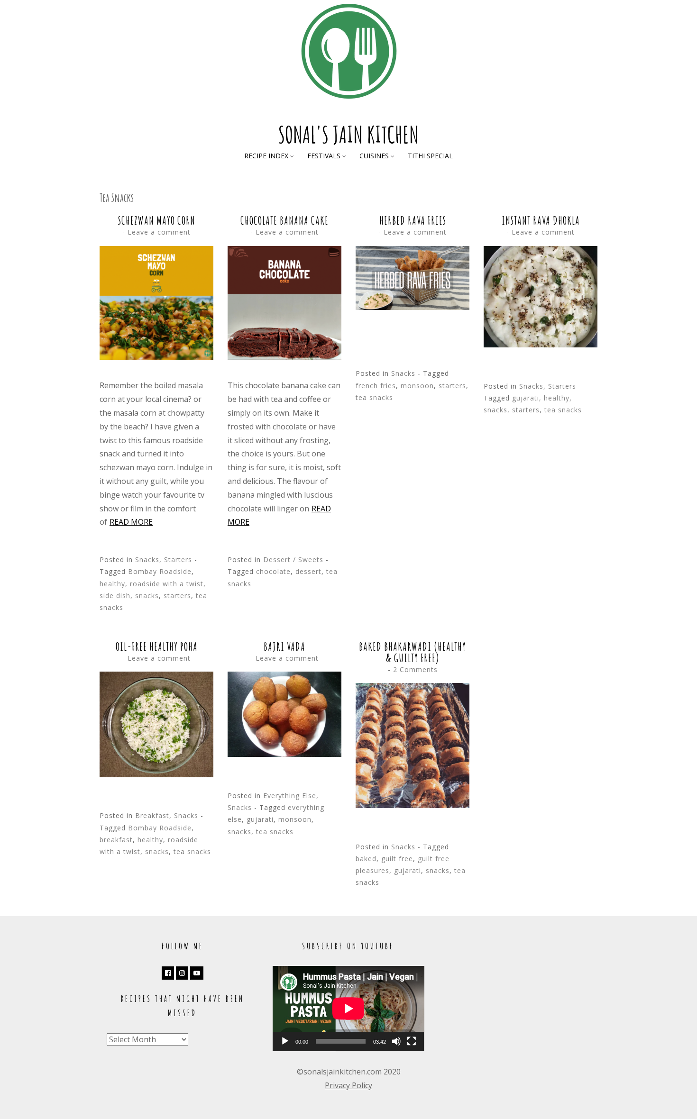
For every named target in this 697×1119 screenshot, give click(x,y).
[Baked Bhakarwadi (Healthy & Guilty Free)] (412, 805)
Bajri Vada (284, 646)
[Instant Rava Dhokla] (540, 344)
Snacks (147, 559)
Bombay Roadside (160, 571)
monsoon (417, 385)
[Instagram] (182, 973)
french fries (376, 385)
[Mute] (396, 1041)
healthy (112, 583)
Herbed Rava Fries (412, 220)
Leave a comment (159, 232)
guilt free (397, 858)
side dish (115, 595)
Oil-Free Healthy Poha (157, 646)
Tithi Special (430, 155)
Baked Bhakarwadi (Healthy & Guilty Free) (412, 652)
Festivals (323, 155)
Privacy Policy (348, 1085)
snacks (147, 595)
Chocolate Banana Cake (284, 220)
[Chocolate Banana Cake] (284, 357)
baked (366, 858)
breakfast (116, 839)
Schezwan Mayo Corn (156, 220)
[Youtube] (196, 973)
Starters (178, 559)
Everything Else (289, 795)
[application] (348, 1008)
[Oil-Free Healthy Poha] (156, 774)
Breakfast (152, 815)
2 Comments (415, 669)
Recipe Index (266, 155)
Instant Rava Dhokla (541, 220)
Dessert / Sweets (293, 559)
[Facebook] (168, 973)
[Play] (285, 1041)
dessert (308, 571)
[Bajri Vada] (284, 754)
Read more (131, 522)
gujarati (525, 397)
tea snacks (374, 397)
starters (177, 595)
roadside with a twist (166, 583)
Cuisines (374, 155)
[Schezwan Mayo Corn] (156, 357)
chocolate (273, 571)
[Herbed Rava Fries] (412, 307)
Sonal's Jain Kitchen (348, 134)
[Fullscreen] (411, 1041)
